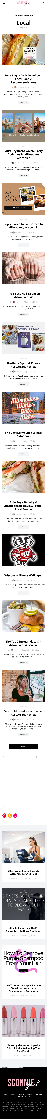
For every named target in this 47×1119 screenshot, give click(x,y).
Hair (23, 923)
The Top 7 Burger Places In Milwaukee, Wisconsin (23, 643)
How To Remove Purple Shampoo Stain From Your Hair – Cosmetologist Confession (23, 988)
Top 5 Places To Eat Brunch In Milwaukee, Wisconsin (23, 225)
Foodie (21, 70)
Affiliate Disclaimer (25, 1094)
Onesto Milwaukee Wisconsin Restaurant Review (23, 712)
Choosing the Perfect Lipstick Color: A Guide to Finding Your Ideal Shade (23, 1048)
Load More (22, 746)
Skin (23, 1041)
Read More (22, 102)
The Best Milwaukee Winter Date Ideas (23, 434)
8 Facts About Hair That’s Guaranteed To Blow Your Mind (23, 930)
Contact (39, 1094)
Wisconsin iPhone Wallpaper (23, 575)
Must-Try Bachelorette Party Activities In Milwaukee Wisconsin (23, 154)
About (12, 1094)
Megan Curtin (19, 87)
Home (5, 1094)
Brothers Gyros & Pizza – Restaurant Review (23, 364)
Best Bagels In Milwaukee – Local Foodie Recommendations (23, 79)
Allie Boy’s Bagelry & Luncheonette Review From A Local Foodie (23, 505)
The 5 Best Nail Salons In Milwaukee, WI (23, 295)
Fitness (25, 866)
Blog (21, 866)
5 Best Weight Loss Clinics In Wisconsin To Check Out (24, 872)
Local (26, 70)
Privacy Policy (24, 1096)
